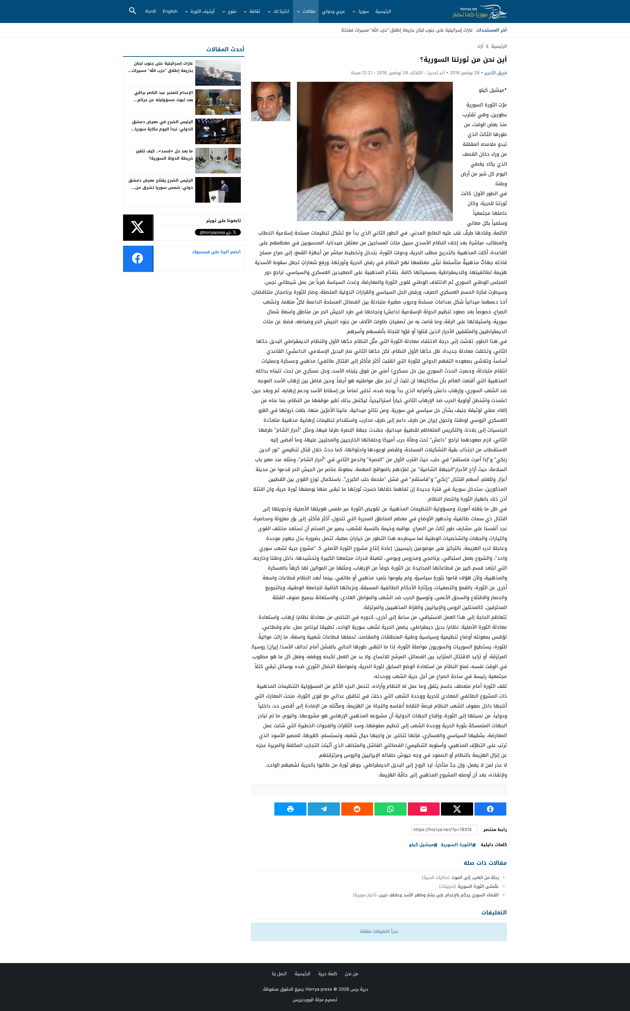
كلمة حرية (327, 974)
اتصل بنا (279, 974)
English (170, 11)
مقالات (309, 11)
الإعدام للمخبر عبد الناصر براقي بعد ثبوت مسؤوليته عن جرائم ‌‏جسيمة (163, 99)
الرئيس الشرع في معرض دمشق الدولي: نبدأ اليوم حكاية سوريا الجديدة (162, 129)
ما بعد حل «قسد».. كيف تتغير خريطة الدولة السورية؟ (164, 154)
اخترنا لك (281, 11)
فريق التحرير (495, 73)
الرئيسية (383, 11)
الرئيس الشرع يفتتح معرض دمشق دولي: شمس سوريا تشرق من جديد (160, 187)
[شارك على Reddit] (357, 809)
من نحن (351, 974)
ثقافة (254, 11)
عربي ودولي (333, 11)
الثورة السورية (456, 845)
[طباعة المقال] (290, 809)
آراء (480, 46)
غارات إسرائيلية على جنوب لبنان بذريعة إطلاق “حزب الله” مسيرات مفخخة (162, 70)
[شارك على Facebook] (490, 809)
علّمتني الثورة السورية (478, 886)
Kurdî (150, 11)
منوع (232, 11)
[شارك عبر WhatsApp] (390, 809)
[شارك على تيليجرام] (323, 809)
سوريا (364, 11)
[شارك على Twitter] (457, 809)
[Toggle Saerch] (132, 11)
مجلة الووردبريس (308, 1000)
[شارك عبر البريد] (424, 809)
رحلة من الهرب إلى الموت (475, 877)
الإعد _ (467, 30)
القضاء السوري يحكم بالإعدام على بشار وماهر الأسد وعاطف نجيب (438, 895)
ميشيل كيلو (421, 845)
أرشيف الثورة (203, 11)
